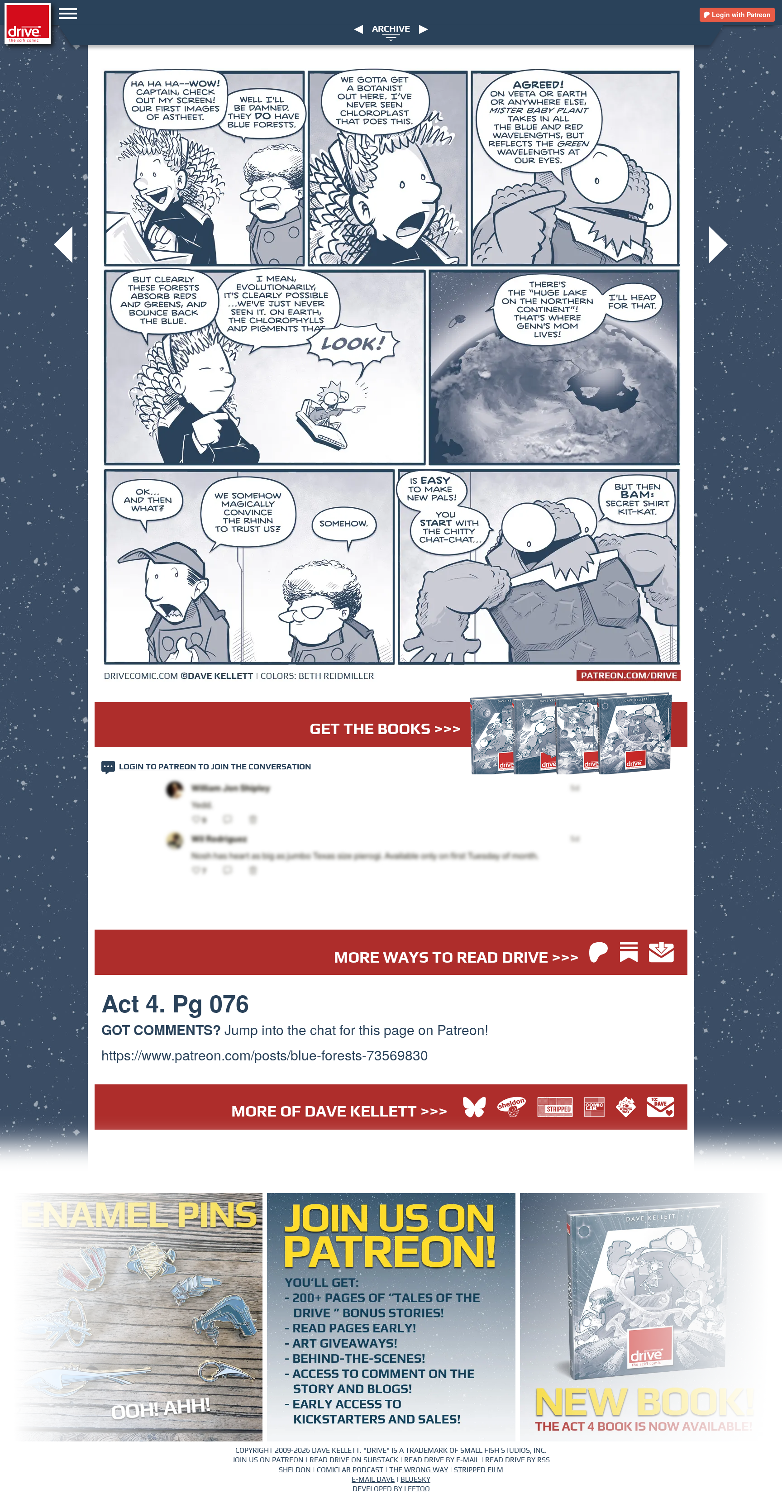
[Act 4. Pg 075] (63, 244)
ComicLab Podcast (350, 1470)
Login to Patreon (157, 767)
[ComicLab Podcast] (596, 1108)
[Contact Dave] (660, 1108)
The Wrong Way (418, 1470)
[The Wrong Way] (628, 1108)
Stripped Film (478, 1470)
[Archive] (391, 37)
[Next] (423, 28)
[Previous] (358, 28)
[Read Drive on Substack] (631, 953)
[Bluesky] (474, 1108)
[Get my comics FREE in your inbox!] (661, 953)
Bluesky (415, 1479)
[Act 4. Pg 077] (718, 244)
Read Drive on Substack (354, 1460)
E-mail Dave (373, 1479)
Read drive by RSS (517, 1460)
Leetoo (417, 1489)
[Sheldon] (513, 1108)
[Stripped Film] (557, 1108)
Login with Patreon (740, 14)
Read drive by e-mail (441, 1460)
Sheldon (295, 1470)
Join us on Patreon (268, 1460)
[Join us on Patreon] (598, 953)
